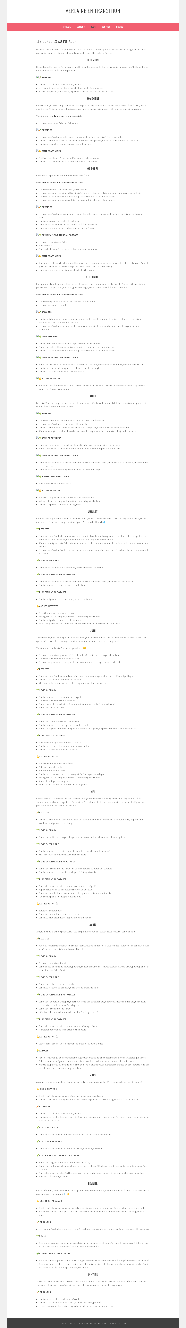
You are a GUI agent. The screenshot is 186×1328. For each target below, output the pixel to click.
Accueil (67, 27)
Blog (93, 27)
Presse (119, 27)
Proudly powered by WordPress (75, 1323)
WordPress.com (118, 1323)
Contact (106, 27)
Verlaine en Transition (93, 10)
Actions (81, 27)
